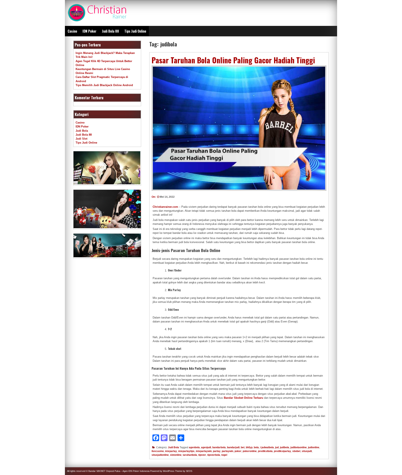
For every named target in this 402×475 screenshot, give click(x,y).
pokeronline (250, 451)
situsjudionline (160, 454)
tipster (202, 454)
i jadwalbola (267, 447)
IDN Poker (89, 31)
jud (277, 447)
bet (243, 447)
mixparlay (171, 451)
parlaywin (227, 451)
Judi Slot (81, 138)
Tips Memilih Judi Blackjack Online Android (104, 85)
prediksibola (265, 451)
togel (224, 454)
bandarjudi (233, 447)
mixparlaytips (186, 451)
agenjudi (206, 447)
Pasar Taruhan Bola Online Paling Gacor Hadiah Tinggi (233, 60)
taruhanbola (190, 454)
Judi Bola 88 (110, 31)
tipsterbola (213, 454)
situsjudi (307, 451)
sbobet (296, 451)
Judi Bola (173, 447)
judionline (313, 447)
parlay (216, 451)
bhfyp (249, 447)
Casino (72, 31)
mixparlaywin (204, 451)
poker (237, 451)
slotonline (176, 454)
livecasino (158, 451)
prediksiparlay (282, 451)
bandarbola (219, 447)
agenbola (194, 447)
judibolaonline (298, 447)
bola (256, 447)
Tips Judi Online (135, 31)
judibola (284, 447)
